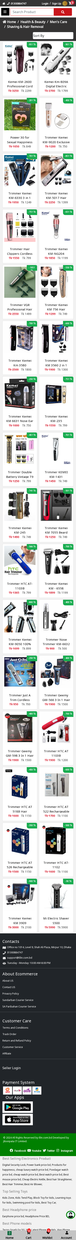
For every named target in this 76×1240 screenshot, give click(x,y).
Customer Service (12, 1047)
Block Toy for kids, (44, 1197)
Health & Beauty (32, 22)
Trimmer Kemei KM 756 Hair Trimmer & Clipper (56, 309)
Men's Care (58, 22)
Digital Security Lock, (14, 1165)
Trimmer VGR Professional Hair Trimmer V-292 (19, 309)
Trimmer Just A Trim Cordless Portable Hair (20, 699)
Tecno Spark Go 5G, (14, 1230)
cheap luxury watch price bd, (32, 1169)
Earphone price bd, (13, 1216)
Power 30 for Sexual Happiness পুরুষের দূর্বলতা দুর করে (19, 141)
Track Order (9, 1034)
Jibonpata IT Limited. (15, 1141)
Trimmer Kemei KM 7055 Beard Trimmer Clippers (56, 532)
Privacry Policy (10, 993)
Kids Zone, (8, 1197)
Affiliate (6, 1053)
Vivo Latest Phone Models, (41, 1230)
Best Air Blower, (33, 1184)
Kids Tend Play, (24, 1197)
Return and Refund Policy (16, 1040)
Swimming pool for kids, (27, 1202)
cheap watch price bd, (26, 1174)
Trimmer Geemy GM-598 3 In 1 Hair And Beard (20, 755)
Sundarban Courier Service (17, 1000)
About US (7, 980)
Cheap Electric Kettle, (34, 1179)
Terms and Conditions (15, 1027)
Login (45, 3)
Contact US (8, 987)
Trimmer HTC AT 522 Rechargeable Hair (56, 811)
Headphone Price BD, (37, 1216)
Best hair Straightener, (59, 1179)
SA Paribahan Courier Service (19, 1006)
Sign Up (56, 3)
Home (11, 22)
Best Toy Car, (48, 1202)
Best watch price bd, (51, 1174)
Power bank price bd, (39, 1165)
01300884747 (18, 3)
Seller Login (11, 1068)
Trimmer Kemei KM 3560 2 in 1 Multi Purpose (56, 365)
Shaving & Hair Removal (25, 26)
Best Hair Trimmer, (13, 1184)
